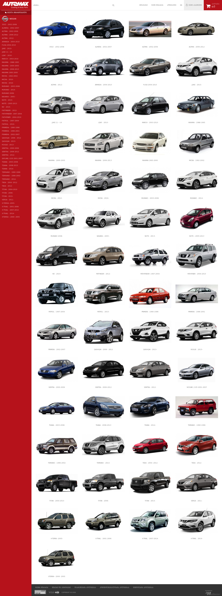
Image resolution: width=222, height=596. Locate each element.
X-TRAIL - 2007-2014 (10, 210)
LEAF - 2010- (7, 55)
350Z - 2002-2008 (9, 24)
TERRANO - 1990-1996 (11, 172)
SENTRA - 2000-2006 (10, 148)
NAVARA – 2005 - (9, 97)
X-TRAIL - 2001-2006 (10, 207)
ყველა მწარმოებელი (17, 12)
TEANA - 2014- (8, 169)
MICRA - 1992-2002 (10, 76)
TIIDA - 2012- (7, 186)
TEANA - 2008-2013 (10, 165)
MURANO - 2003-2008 (11, 86)
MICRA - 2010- (7, 79)
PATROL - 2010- (8, 124)
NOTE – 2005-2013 (9, 103)
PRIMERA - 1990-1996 (11, 127)
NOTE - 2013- (7, 100)
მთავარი (143, 5)
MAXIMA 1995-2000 (10, 72)
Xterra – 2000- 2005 (11, 217)
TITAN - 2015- (7, 196)
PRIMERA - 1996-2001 (11, 131)
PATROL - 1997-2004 (10, 121)
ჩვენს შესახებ (41, 587)
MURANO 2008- (8, 93)
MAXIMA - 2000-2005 (10, 66)
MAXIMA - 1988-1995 (10, 62)
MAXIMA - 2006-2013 (10, 69)
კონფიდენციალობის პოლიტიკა (114, 587)
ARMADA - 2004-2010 (11, 42)
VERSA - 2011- (8, 200)
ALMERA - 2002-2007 (10, 28)
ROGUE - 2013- (8, 145)
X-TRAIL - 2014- (8, 213)
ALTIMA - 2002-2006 (10, 31)
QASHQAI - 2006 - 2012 (11, 138)
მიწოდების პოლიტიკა (143, 587)
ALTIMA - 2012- (8, 38)
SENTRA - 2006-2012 (10, 152)
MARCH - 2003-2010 (10, 59)
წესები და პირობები (61, 587)
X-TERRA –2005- (8, 203)
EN (181, 5)
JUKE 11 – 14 (7, 52)
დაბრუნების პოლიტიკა (85, 587)
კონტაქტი (171, 5)
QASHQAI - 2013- (9, 141)
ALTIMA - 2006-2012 (10, 35)
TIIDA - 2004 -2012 (9, 182)
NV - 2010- (6, 107)
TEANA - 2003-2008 (10, 162)
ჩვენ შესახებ (157, 5)
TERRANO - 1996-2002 (11, 176)
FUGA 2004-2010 (9, 45)
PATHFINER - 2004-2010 (11, 117)
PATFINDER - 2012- (9, 110)
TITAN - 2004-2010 (9, 189)
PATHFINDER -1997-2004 (12, 114)
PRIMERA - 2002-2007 (11, 134)
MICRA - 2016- (7, 83)
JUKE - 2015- (7, 48)
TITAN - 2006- (7, 193)
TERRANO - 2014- (9, 179)
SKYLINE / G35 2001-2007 (12, 158)
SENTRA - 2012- (8, 155)
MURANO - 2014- (9, 90)
